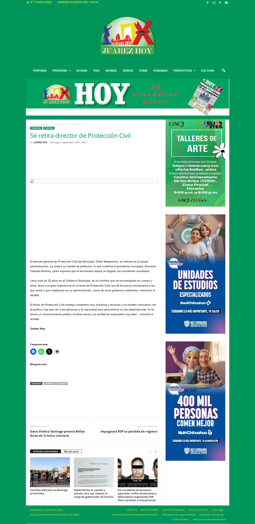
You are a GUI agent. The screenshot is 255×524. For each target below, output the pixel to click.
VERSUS (128, 70)
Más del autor (71, 451)
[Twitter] (220, 3)
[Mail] (214, 3)
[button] (223, 70)
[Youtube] (226, 3)
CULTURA (207, 70)
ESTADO (81, 70)
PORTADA (39, 70)
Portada (62, 383)
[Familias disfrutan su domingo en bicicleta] (50, 472)
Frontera (43, 124)
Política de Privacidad (173, 509)
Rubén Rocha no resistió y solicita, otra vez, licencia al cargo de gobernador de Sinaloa (93, 493)
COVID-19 (132, 509)
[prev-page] (151, 451)
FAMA (143, 70)
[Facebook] (207, 3)
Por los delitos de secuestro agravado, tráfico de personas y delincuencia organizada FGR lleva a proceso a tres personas (137, 495)
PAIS (96, 70)
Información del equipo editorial (178, 514)
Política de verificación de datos (209, 519)
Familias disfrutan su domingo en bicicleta (49, 491)
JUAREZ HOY (40, 142)
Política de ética (181, 519)
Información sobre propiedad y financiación (135, 514)
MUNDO (111, 70)
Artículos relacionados (45, 451)
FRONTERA (59, 70)
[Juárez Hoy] (127, 35)
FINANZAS (160, 70)
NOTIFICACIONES (149, 509)
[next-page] (156, 451)
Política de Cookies (198, 509)
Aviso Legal (218, 509)
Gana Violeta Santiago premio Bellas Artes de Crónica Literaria (57, 433)
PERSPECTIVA (183, 70)
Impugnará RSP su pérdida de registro (129, 431)
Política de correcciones (211, 514)
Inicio (32, 124)
